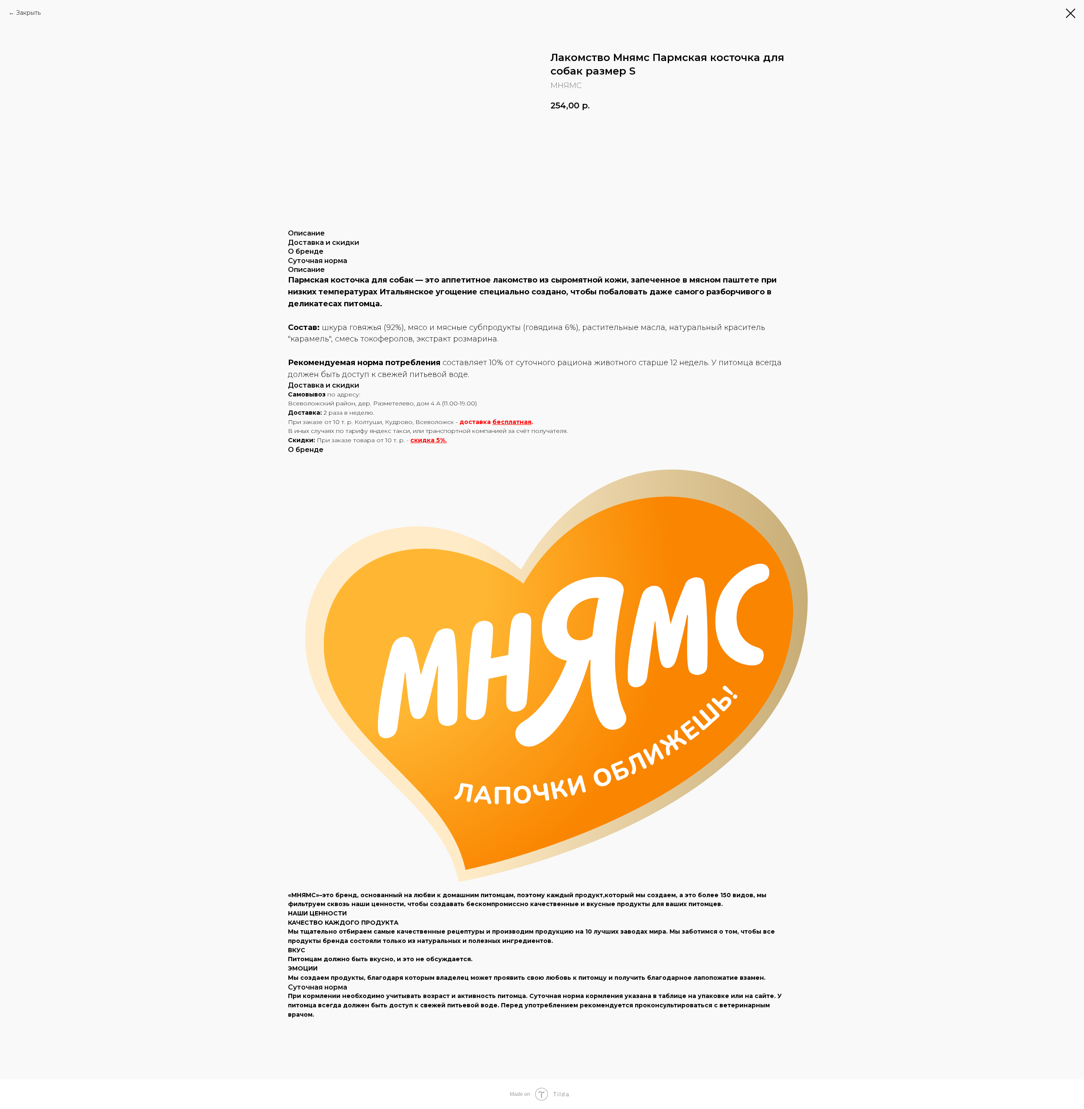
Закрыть (28, 13)
